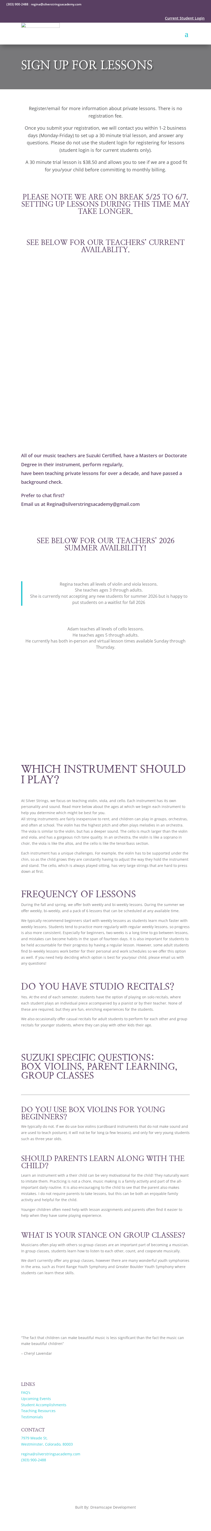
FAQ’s (25, 1392)
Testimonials (32, 1416)
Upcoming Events (36, 1398)
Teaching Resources (38, 1410)
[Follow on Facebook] (25, 1368)
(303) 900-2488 (17, 4)
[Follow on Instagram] (35, 1368)
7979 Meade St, (34, 1438)
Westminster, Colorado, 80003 (47, 1444)
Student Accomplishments (43, 1404)
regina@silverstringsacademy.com (56, 4)
